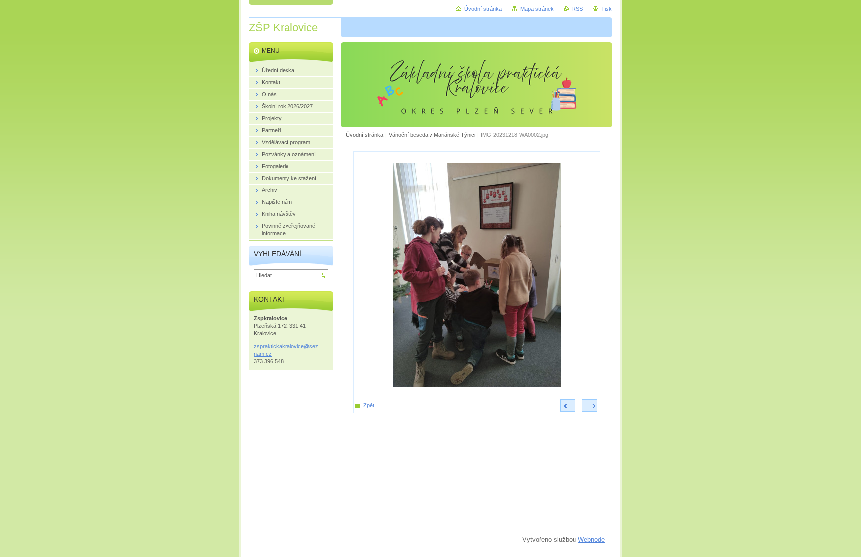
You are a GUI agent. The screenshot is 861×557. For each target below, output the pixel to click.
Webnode (591, 539)
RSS (577, 9)
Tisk (606, 9)
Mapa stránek (537, 9)
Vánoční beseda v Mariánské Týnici (432, 135)
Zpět (368, 405)
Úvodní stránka (364, 135)
